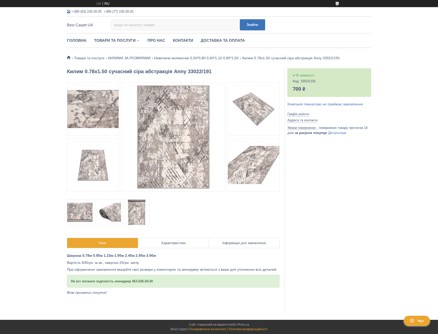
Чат (420, 321)
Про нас (156, 40)
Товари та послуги (115, 40)
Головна (76, 40)
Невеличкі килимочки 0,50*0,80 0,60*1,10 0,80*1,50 (196, 58)
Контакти (183, 40)
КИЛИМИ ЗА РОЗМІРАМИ (129, 58)
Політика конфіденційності (248, 329)
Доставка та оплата (223, 40)
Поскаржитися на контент (207, 329)
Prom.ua (243, 324)
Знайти (252, 25)
